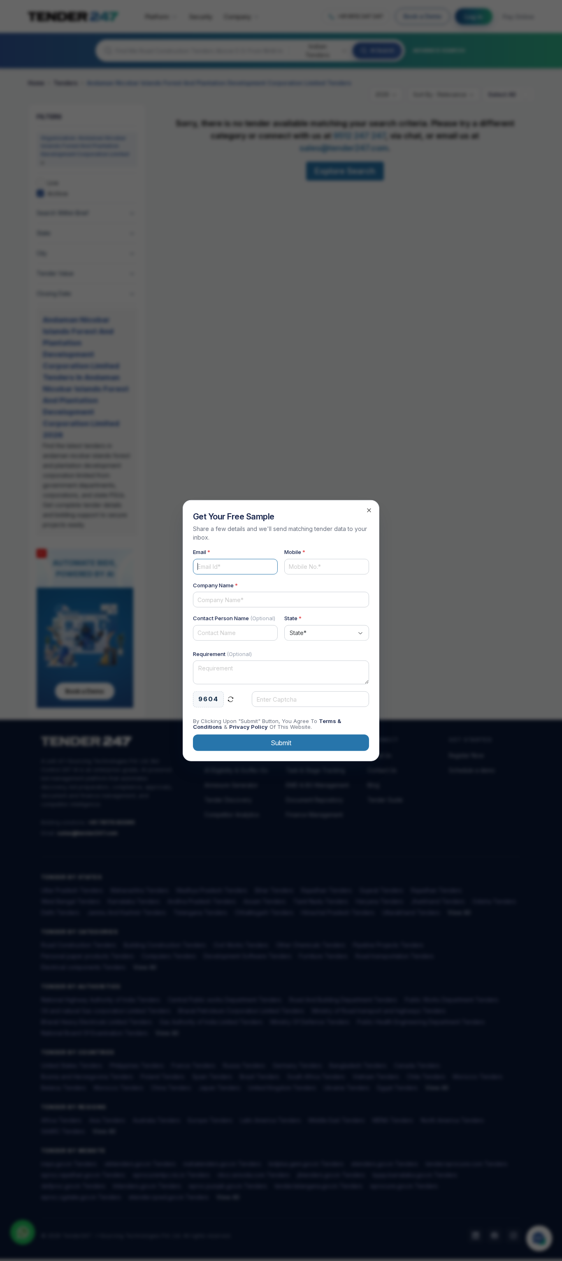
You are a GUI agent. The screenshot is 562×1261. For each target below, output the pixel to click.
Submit (281, 742)
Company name (215, 585)
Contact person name (234, 618)
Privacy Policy (248, 726)
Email (201, 552)
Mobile (294, 552)
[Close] (369, 510)
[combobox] (326, 632)
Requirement (222, 653)
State (293, 618)
